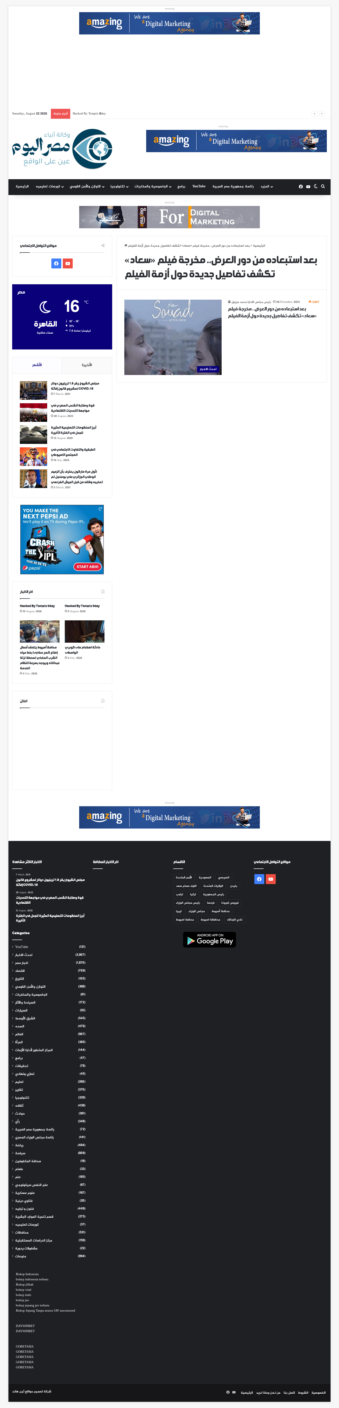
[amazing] (169, 24)
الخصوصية (318, 1393)
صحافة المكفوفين (28, 1161)
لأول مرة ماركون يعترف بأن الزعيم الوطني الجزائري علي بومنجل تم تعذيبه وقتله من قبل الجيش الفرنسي (77, 477)
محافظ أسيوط (221, 911)
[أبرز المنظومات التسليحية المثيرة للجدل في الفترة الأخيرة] (33, 434)
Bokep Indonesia (27, 1274)
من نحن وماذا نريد (268, 1393)
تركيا (193, 894)
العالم (19, 1034)
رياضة (19, 1145)
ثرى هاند (18, 1391)
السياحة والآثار (25, 1003)
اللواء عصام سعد (186, 886)
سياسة (20, 1153)
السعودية (205, 877)
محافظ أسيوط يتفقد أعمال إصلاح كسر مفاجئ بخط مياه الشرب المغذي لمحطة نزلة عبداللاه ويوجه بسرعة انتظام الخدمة (155, 113)
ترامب (179, 894)
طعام (19, 1169)
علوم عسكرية (25, 1193)
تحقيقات (21, 1066)
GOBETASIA (25, 1347)
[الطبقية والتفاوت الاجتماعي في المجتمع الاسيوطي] (33, 456)
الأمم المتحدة (184, 877)
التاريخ (19, 979)
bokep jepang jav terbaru (32, 1305)
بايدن (233, 886)
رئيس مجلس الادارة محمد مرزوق (251, 302)
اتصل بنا (289, 1393)
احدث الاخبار (24, 955)
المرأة (19, 1042)
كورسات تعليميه (48, 186)
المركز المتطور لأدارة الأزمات (34, 1050)
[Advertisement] (169, 71)
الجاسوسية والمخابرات (151, 186)
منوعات (20, 1256)
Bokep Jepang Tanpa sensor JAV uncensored (45, 1311)
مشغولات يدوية (26, 1248)
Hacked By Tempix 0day (37, 606)
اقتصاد (20, 971)
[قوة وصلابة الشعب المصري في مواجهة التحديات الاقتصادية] (33, 412)
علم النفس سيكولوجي (31, 1185)
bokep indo (23, 1295)
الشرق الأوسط (25, 1018)
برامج (181, 186)
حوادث (20, 1114)
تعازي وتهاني (24, 1074)
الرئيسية (22, 186)
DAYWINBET (25, 1326)
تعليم (19, 1082)
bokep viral (23, 1290)
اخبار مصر (21, 963)
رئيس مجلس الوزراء (188, 902)
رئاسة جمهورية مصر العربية (233, 186)
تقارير (19, 1090)
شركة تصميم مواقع (38, 1391)
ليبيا (179, 911)
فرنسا (210, 902)
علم (18, 1177)
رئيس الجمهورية (213, 894)
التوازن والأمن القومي (85, 186)
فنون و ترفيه (24, 1209)
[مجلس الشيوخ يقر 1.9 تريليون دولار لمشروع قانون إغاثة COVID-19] (33, 390)
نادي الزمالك (234, 919)
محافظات (22, 1233)
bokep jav (22, 1300)
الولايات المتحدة (213, 886)
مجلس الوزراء (197, 911)
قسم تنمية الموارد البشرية (34, 1217)
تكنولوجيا (117, 186)
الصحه (19, 1026)
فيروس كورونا (229, 902)
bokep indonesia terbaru (32, 1279)
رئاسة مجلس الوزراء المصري (34, 1137)
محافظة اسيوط (210, 919)
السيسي (223, 877)
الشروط (303, 1393)
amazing (169, 8)
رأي (17, 1121)
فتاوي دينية (24, 1201)
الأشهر (37, 365)
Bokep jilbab (25, 1285)
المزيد (265, 186)
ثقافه (19, 1106)
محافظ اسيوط (185, 919)
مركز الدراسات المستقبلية (33, 1240)
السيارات (21, 1010)
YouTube (198, 186)
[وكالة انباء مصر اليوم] (62, 149)
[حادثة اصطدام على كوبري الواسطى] (84, 631)
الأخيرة (87, 365)
